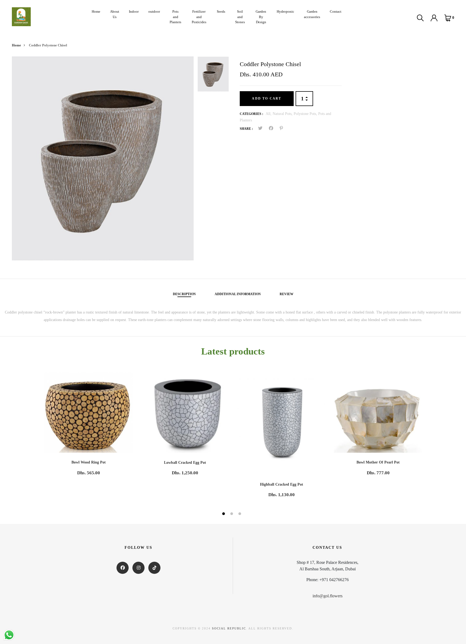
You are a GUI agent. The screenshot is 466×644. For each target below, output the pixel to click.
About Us (114, 14)
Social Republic (229, 628)
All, (269, 114)
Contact (335, 11)
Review (286, 294)
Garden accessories (312, 14)
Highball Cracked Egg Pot (281, 484)
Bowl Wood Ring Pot (88, 462)
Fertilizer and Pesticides (199, 16)
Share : (246, 129)
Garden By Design (261, 16)
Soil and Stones (240, 16)
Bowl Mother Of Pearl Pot (378, 462)
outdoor (154, 11)
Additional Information (238, 294)
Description (184, 294)
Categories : (251, 114)
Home (96, 11)
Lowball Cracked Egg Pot (185, 463)
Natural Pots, (283, 114)
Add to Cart (266, 98)
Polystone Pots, (306, 114)
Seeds (221, 11)
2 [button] (232, 514)
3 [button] (240, 514)
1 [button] (224, 514)
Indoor (134, 11)
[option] (103, 158)
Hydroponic (285, 11)
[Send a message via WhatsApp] (9, 635)
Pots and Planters (175, 16)
